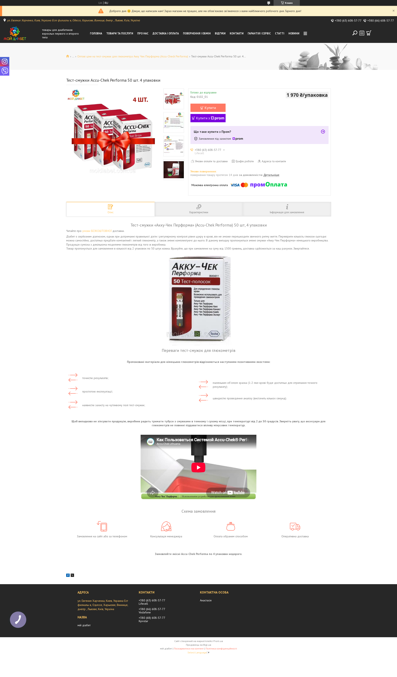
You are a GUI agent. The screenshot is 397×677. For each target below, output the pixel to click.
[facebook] (68, 576)
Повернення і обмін (197, 33)
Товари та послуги (119, 33)
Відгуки (220, 33)
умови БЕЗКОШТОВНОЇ (97, 231)
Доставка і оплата (166, 33)
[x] (72, 576)
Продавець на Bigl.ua (198, 644)
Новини (293, 33)
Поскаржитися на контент (189, 648)
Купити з (203, 118)
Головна (96, 33)
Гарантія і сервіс (259, 33)
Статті (279, 33)
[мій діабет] (21, 33)
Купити (210, 107)
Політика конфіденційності (221, 648)
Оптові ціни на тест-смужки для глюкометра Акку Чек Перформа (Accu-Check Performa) (132, 56)
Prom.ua (218, 641)
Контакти (237, 33)
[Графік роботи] (361, 32)
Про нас (142, 33)
